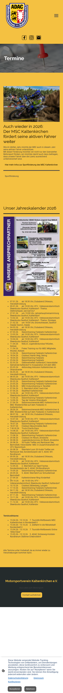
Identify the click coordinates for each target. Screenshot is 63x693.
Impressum (39, 678)
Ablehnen (30, 689)
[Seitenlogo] (17, 16)
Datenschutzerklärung (18, 678)
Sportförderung (12, 176)
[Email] (38, 37)
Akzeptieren (14, 689)
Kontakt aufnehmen (32, 595)
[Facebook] (24, 37)
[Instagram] (31, 37)
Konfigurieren (14, 682)
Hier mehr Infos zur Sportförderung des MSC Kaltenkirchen (31, 165)
